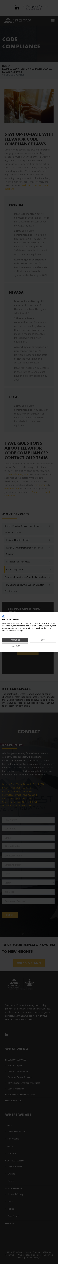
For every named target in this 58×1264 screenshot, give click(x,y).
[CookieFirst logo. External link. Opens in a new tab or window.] (3, 616)
